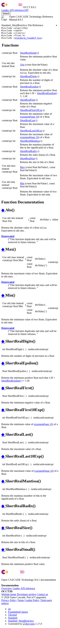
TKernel (12, 614)
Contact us (42, 594)
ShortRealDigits (28, 76)
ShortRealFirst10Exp (31, 110)
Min (22, 183)
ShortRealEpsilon (29, 86)
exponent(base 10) (29, 116)
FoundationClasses (18, 611)
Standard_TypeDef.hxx (28, 38)
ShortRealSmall (28, 52)
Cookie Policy (32, 600)
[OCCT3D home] (11, 7)
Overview (6, 588)
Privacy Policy (9, 600)
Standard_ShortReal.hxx (21, 620)
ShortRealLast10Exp (31, 130)
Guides (5, 10)
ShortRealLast (27, 120)
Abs (22, 64)
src (9, 608)
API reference (27, 588)
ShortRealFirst (27, 99)
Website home (8, 594)
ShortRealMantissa (30, 141)
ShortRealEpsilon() (47, 93)
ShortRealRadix (28, 151)
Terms (20, 600)
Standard (12, 617)
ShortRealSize (27, 158)
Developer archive (26, 594)
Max (22, 167)
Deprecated (7, 236)
